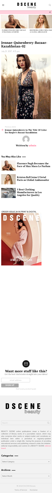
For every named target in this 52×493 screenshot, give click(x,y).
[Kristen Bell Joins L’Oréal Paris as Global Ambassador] (8, 179)
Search (48, 423)
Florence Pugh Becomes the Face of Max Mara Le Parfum (14, 31)
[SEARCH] (50, 5)
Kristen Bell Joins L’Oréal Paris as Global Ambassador (33, 178)
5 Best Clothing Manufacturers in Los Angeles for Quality (29, 192)
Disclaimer (34, 490)
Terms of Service (21, 490)
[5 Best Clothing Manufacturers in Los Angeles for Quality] (8, 193)
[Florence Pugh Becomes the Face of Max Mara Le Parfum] (14, 21)
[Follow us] (50, 12)
